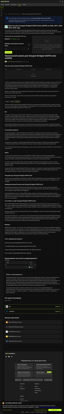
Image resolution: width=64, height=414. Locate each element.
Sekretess (27, 412)
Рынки (19, 4)
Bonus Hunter (13, 4)
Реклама (24, 4)
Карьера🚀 (22, 388)
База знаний (37, 388)
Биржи (36, 392)
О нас (21, 386)
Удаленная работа (24, 401)
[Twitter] (6, 357)
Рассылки (7, 4)
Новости (36, 386)
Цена (6, 14)
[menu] (1, 11)
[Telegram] (11, 357)
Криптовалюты (38, 390)
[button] (33, 242)
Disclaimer (32, 412)
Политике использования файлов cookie (48, 407)
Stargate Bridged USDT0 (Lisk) (14, 14)
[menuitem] (1, 7)
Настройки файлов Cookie (41, 412)
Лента (2, 4)
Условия (22, 412)
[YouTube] (9, 357)
